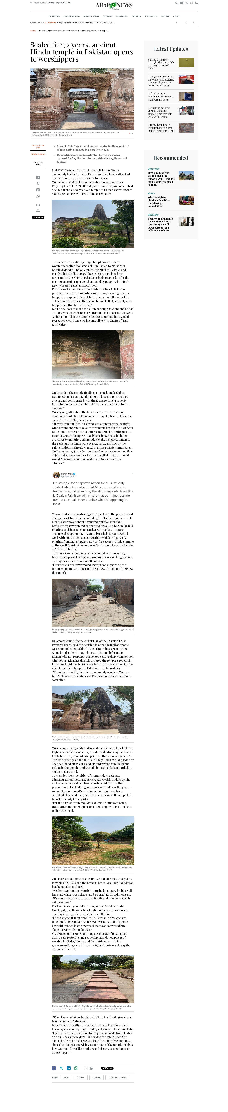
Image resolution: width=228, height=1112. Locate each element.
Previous (34, 99)
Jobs (176, 16)
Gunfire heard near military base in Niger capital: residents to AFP (161, 127)
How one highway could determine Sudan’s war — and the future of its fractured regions (161, 178)
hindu (65, 1077)
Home (33, 30)
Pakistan (54, 16)
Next (130, 99)
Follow (39, 217)
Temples (80, 1077)
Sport (165, 16)
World (107, 16)
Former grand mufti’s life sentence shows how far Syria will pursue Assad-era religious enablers (160, 224)
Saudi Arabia (72, 16)
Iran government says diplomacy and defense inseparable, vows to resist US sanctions (161, 81)
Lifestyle (151, 16)
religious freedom (117, 1077)
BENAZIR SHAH (38, 154)
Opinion (136, 16)
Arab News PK (40, 3)
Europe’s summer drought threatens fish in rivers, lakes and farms (161, 64)
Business (122, 16)
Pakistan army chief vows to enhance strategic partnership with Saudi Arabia (91, 23)
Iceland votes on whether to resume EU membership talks (160, 96)
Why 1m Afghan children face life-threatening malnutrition (158, 201)
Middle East (91, 16)
